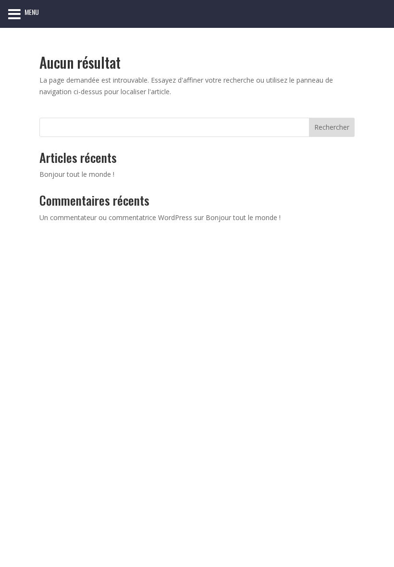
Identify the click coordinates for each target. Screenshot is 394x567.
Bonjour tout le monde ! (76, 174)
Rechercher (331, 127)
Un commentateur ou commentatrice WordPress (115, 217)
